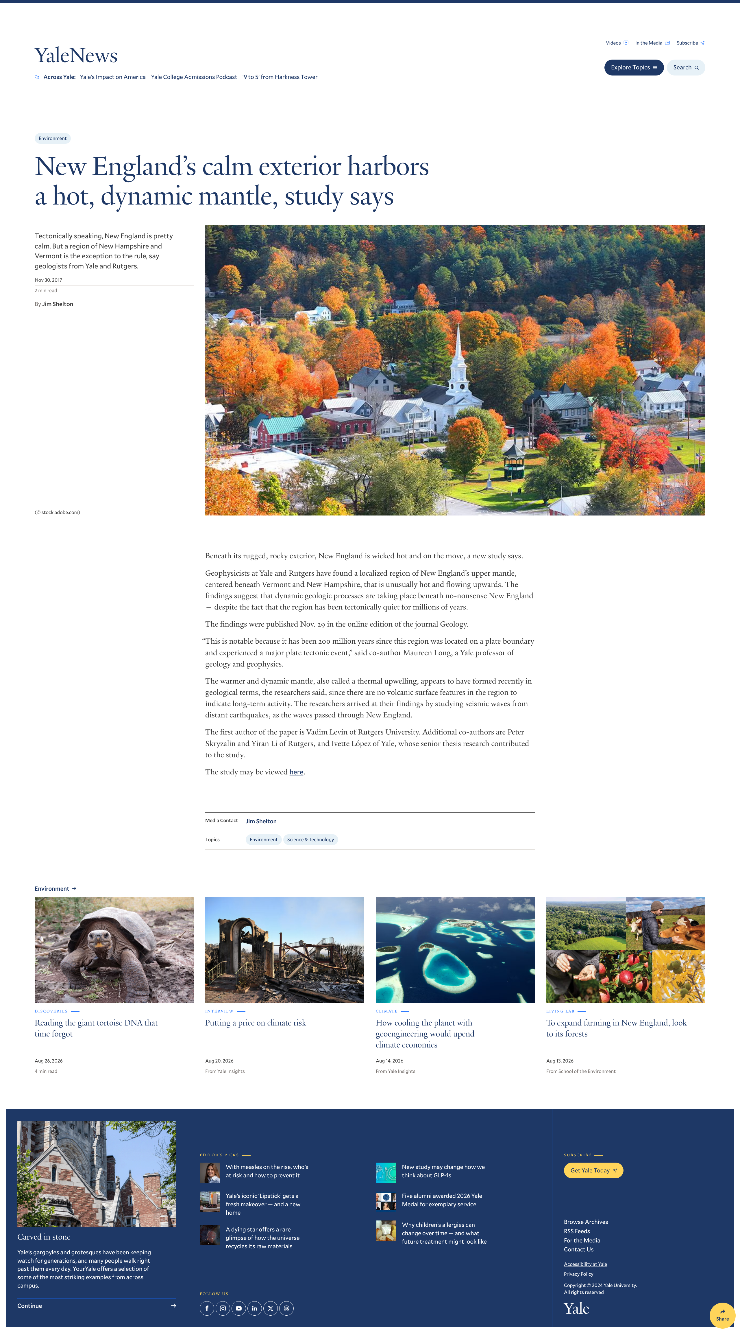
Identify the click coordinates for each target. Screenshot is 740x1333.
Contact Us (579, 1249)
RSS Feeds (577, 1231)
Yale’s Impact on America (113, 77)
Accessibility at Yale (585, 1264)
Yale (576, 1310)
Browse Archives (586, 1222)
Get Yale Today (590, 1170)
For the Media (582, 1240)
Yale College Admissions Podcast (194, 77)
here (297, 771)
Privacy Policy (578, 1274)
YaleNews (76, 57)
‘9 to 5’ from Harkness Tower (280, 77)
